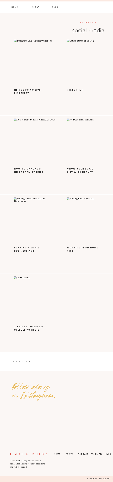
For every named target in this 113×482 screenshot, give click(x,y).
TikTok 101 (75, 89)
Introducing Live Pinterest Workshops (27, 93)
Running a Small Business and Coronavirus (26, 251)
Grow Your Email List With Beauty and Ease (80, 172)
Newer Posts (21, 361)
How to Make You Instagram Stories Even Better (29, 172)
